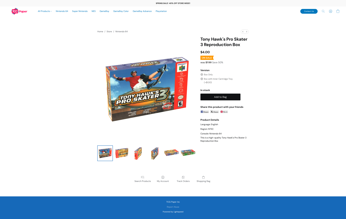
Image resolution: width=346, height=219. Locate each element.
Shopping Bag (203, 181)
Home (100, 31)
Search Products (142, 181)
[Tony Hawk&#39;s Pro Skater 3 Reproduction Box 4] (171, 153)
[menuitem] (243, 32)
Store (109, 31)
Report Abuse (173, 207)
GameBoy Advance (142, 11)
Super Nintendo (80, 11)
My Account (163, 181)
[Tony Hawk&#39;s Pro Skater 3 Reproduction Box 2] (138, 153)
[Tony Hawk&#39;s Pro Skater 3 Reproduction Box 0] (105, 153)
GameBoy (104, 11)
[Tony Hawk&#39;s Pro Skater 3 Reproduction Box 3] (155, 153)
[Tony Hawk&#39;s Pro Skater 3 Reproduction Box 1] (121, 153)
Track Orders (183, 181)
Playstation (161, 11)
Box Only (208, 74)
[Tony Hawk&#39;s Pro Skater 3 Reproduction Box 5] (188, 153)
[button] (19, 11)
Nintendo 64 (62, 11)
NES (94, 11)
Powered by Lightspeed (173, 211)
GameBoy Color (121, 11)
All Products (44, 11)
